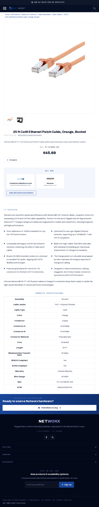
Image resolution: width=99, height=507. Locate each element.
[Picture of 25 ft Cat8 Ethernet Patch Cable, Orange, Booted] (9, 120)
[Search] (94, 8)
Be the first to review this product (30, 135)
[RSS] (52, 437)
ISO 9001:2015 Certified (14, 503)
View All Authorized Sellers (21, 193)
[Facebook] (46, 437)
